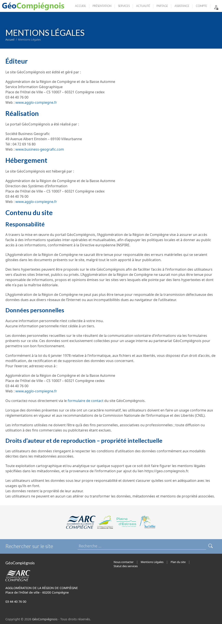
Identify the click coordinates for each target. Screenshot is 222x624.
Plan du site (178, 562)
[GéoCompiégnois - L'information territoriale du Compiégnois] (34, 6)
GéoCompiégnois (44, 619)
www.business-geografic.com (39, 149)
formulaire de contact (85, 400)
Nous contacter (124, 562)
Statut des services (126, 566)
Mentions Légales (152, 562)
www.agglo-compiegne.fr (36, 102)
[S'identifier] (216, 7)
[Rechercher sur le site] (210, 546)
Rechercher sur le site (29, 546)
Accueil (9, 39)
